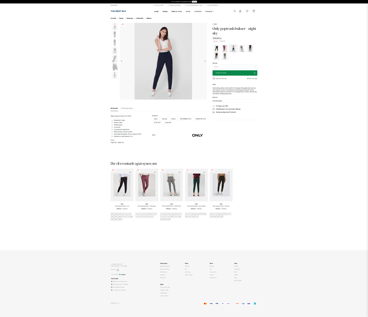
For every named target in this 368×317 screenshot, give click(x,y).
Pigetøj (236, 266)
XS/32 (123, 213)
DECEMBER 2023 (185, 119)
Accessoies (188, 272)
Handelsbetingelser (165, 266)
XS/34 (124, 216)
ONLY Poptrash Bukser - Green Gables (196, 206)
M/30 (169, 213)
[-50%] (171, 185)
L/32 (112, 216)
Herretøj (212, 266)
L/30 (119, 213)
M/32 (130, 213)
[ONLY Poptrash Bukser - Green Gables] (250, 48)
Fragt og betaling (164, 269)
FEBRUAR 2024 (201, 119)
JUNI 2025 (157, 122)
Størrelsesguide (217, 101)
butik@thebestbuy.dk (116, 264)
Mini (235, 277)
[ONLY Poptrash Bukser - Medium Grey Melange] (241, 48)
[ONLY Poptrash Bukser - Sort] (216, 48)
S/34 (128, 216)
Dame (121, 18)
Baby (235, 272)
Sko (186, 269)
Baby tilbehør (238, 280)
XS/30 (112, 213)
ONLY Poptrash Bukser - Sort (122, 206)
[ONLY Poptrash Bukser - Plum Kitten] (224, 56)
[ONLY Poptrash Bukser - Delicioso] (216, 56)
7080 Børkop (163, 293)
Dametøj (130, 18)
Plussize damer (189, 275)
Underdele (139, 18)
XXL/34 (120, 219)
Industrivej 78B (164, 290)
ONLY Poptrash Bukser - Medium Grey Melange (171, 207)
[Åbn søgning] (234, 11)
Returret (215, 97)
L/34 (112, 219)
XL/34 (116, 219)
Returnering (163, 272)
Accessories (213, 272)
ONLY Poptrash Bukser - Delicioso (221, 206)
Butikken (162, 275)
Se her (194, 1)
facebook (113, 269)
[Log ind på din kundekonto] (240, 11)
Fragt (214, 84)
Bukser (149, 18)
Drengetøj (237, 269)
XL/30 (176, 213)
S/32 (126, 213)
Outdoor (212, 275)
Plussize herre (213, 277)
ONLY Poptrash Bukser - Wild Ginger (147, 206)
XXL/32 (120, 216)
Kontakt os (163, 277)
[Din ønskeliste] (247, 11)
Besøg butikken (114, 5)
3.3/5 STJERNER (114, 274)
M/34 (131, 216)
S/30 (116, 213)
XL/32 (116, 216)
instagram (118, 270)
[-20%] (122, 185)
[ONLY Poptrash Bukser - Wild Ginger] (224, 48)
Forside (113, 18)
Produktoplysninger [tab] (127, 108)
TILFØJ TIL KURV (221, 73)
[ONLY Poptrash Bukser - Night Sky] (233, 48)
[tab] (235, 84)
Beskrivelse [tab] (114, 108)
